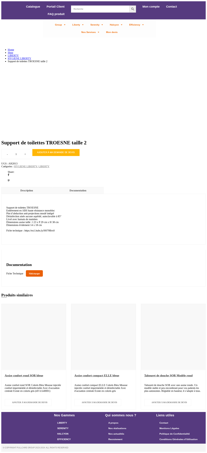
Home (11, 49)
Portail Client (56, 6)
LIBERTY (13, 55)
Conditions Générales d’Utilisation (178, 439)
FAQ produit (56, 14)
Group (58, 24)
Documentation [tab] (78, 190)
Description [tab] (26, 190)
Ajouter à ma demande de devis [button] (29, 402)
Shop (10, 52)
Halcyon (114, 24)
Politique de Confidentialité (174, 433)
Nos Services (88, 32)
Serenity (94, 24)
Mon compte (151, 6)
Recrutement (115, 439)
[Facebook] (8, 174)
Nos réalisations (117, 428)
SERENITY (62, 428)
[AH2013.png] (40, 130)
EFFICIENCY (64, 439)
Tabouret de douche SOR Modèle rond (168, 375)
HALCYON (62, 433)
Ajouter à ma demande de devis (56, 152)
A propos (113, 423)
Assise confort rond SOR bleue (24, 375)
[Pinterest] (9, 180)
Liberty (76, 24)
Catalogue (33, 6)
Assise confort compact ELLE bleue (96, 375)
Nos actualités (116, 433)
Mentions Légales (169, 428)
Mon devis (112, 32)
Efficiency (134, 24)
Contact (171, 6)
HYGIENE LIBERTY (19, 58)
